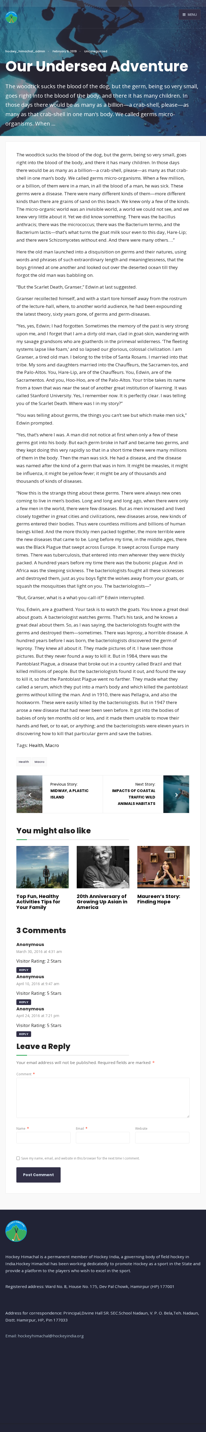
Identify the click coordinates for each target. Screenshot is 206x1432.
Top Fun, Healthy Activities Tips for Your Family (38, 902)
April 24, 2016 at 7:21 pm (37, 1015)
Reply (23, 970)
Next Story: (133, 794)
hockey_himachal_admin (25, 51)
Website (141, 1128)
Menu (192, 14)
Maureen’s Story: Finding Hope (158, 899)
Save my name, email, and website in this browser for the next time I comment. (80, 1158)
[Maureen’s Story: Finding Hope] (163, 867)
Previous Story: (69, 791)
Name (22, 1128)
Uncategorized (95, 51)
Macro (52, 745)
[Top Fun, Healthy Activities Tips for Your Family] (42, 867)
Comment (25, 1074)
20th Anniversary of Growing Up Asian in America (102, 902)
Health (36, 745)
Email (81, 1128)
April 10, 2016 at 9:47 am (37, 983)
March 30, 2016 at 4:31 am (39, 951)
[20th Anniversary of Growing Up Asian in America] (103, 867)
